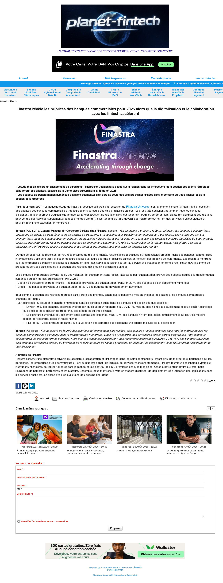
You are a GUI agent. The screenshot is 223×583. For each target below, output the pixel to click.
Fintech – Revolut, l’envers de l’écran (134, 451)
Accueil (23, 78)
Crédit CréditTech (94, 91)
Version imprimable (100, 399)
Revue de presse (161, 78)
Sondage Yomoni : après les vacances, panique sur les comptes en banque (108, 83)
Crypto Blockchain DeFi (115, 92)
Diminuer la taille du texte (180, 399)
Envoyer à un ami (68, 399)
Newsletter (69, 78)
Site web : (21, 485)
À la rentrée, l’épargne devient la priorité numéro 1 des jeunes (36, 452)
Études (13, 101)
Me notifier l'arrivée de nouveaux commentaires (44, 521)
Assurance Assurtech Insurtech (10, 92)
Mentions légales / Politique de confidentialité (115, 575)
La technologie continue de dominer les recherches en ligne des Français (185, 452)
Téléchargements (115, 78)
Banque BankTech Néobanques (31, 92)
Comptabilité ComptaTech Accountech (73, 92)
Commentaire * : (25, 494)
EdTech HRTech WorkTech (136, 92)
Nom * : (20, 469)
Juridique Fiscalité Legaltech (199, 92)
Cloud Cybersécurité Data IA (52, 92)
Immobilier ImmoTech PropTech (178, 92)
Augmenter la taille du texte (138, 399)
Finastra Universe (137, 206)
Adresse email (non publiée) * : (32, 477)
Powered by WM (115, 570)
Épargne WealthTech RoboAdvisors (156, 92)
